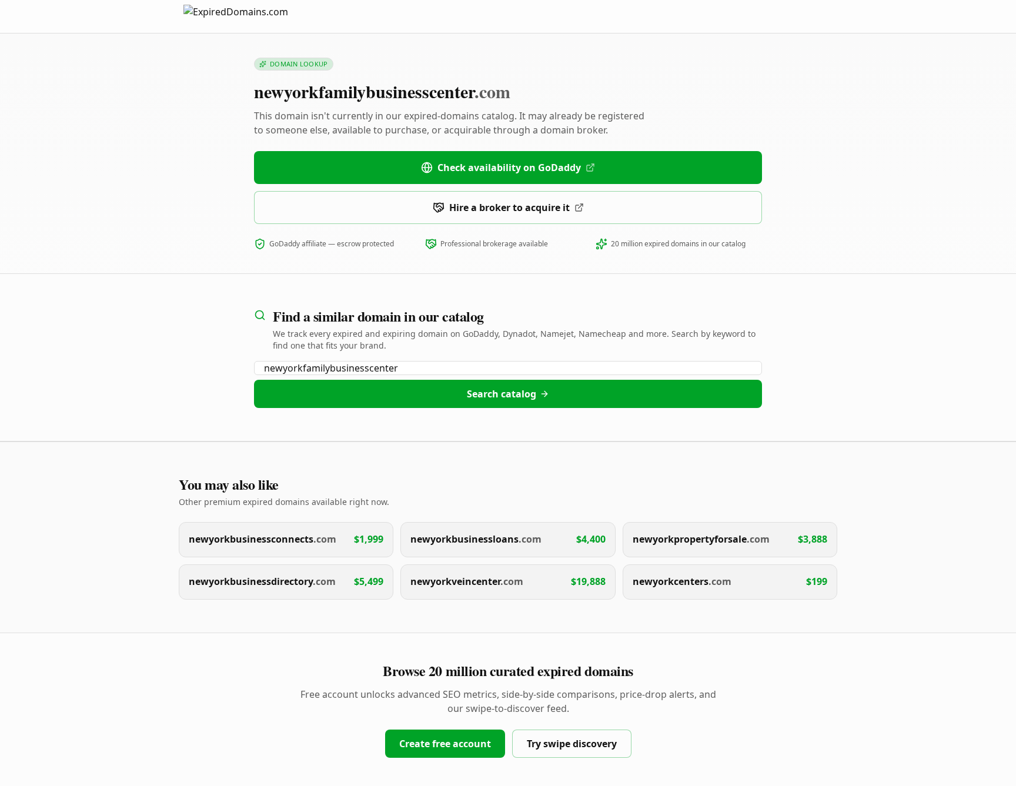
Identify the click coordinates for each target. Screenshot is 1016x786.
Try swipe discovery (572, 743)
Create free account (445, 743)
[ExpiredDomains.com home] (248, 16)
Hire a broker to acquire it (509, 207)
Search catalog (501, 393)
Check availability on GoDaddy (509, 167)
